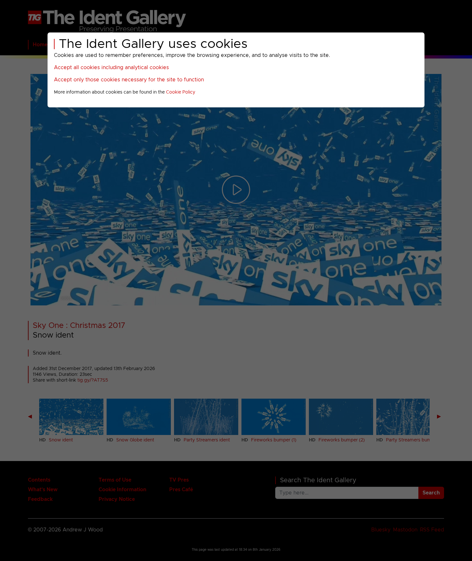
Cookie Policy (180, 92)
